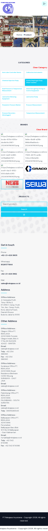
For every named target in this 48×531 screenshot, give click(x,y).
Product (28, 35)
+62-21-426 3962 (9, 274)
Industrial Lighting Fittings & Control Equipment (35, 89)
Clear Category (40, 67)
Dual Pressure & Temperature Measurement (12, 89)
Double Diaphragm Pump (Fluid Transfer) (34, 81)
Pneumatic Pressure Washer (11, 105)
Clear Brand (41, 129)
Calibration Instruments (34, 72)
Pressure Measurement (34, 105)
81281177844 (7, 264)
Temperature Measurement (35, 113)
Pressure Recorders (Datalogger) (8, 114)
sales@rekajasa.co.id (10, 283)
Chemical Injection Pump (10, 80)
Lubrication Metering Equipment (9, 98)
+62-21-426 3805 (9, 255)
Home (19, 35)
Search (24, 209)
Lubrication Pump (32, 97)
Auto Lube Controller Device (11, 72)
